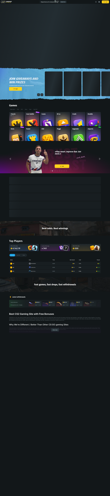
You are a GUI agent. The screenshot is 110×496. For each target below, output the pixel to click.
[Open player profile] (35, 248)
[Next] (100, 159)
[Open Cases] (61, 248)
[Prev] (10, 159)
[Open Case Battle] (30, 248)
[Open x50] (92, 248)
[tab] (12, 255)
